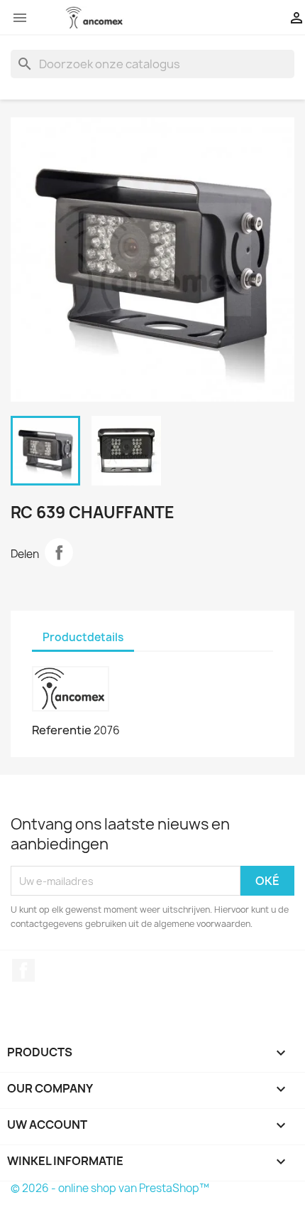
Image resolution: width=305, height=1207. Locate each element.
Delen (59, 552)
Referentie (62, 730)
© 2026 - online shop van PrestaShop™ (110, 1188)
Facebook (23, 970)
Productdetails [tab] (83, 637)
